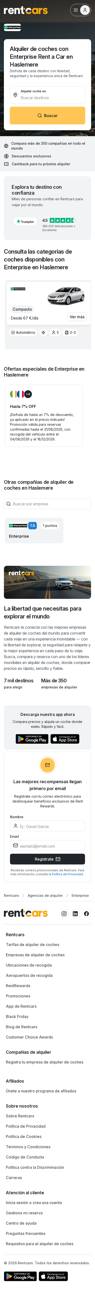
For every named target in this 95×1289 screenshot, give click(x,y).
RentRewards (18, 985)
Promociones (18, 995)
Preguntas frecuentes (25, 1233)
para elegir (13, 687)
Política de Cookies (23, 1136)
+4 (28, 394)
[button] (25, 221)
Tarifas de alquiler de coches (32, 944)
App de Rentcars (21, 1006)
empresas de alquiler (59, 687)
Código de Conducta (25, 1157)
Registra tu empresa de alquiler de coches (44, 1062)
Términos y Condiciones (28, 1146)
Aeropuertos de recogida (29, 975)
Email (14, 836)
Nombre (16, 817)
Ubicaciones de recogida (29, 965)
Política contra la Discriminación (35, 1167)
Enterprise (80, 895)
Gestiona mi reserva (24, 1212)
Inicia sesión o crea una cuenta (34, 1202)
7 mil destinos (18, 681)
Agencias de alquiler (45, 895)
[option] (23, 332)
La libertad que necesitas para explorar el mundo (42, 612)
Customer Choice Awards (29, 1037)
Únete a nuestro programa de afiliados (41, 1090)
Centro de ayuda (21, 1223)
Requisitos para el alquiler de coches (39, 1243)
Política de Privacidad (68, 874)
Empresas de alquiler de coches (35, 954)
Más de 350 (53, 681)
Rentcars (11, 895)
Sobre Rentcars (20, 1115)
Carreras (14, 1177)
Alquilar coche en (33, 91)
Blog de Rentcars (21, 1026)
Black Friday (17, 1016)
